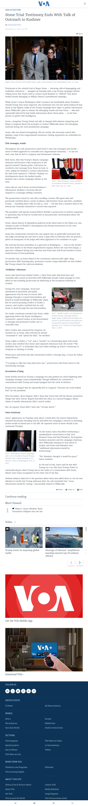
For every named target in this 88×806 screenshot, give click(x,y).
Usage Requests (51, 794)
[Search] (72, 803)
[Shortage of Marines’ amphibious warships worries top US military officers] (64, 537)
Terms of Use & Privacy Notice (18, 785)
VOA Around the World (15, 798)
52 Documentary (52, 745)
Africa (8, 719)
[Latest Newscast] (15, 803)
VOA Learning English (14, 772)
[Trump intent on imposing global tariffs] (24, 537)
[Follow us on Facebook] (7, 691)
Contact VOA (50, 785)
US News (9, 706)
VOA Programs (11, 741)
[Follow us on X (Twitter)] (13, 691)
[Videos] (34, 803)
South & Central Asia (54, 728)
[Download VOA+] (44, 649)
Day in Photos (11, 750)
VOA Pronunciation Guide (56, 798)
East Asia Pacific (12, 728)
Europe (48, 719)
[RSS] (28, 691)
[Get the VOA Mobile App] (44, 596)
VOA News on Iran (13, 754)
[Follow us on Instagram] (23, 691)
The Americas (11, 723)
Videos (48, 750)
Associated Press (14, 25)
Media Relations (52, 789)
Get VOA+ (9, 794)
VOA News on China (53, 741)
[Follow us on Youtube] (18, 691)
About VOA (10, 789)
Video (8, 522)
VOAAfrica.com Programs (16, 767)
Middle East (50, 723)
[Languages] (53, 803)
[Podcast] (34, 691)
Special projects (12, 745)
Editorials (49, 767)
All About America (53, 706)
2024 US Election (13, 10)
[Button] (79, 33)
